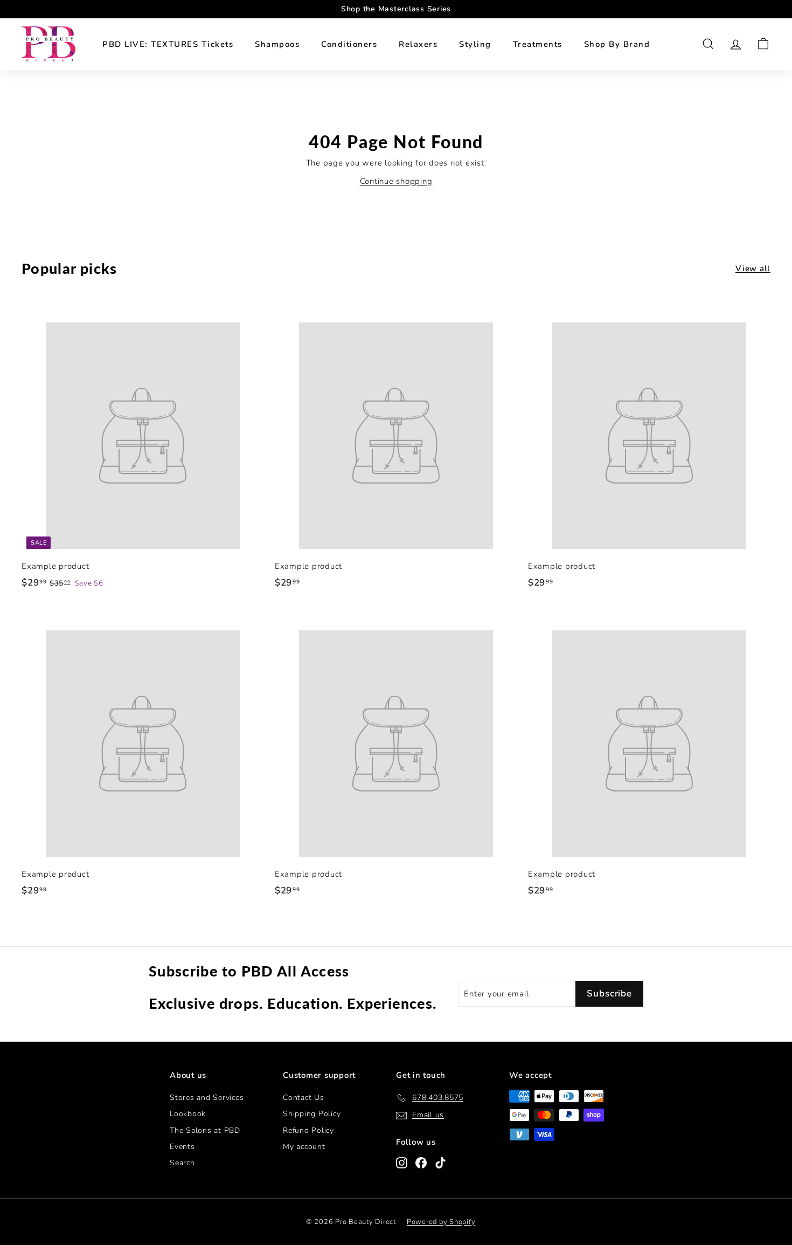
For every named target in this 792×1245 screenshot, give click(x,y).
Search (182, 1163)
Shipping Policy (312, 1114)
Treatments (537, 44)
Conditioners (349, 44)
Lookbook (188, 1114)
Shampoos (277, 44)
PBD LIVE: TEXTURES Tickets (167, 44)
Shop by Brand (617, 44)
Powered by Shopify (441, 1222)
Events (182, 1146)
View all (752, 268)
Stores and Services (207, 1097)
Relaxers (418, 44)
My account (304, 1146)
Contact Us (303, 1097)
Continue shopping (396, 181)
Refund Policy (308, 1130)
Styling (475, 44)
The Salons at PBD (205, 1130)
